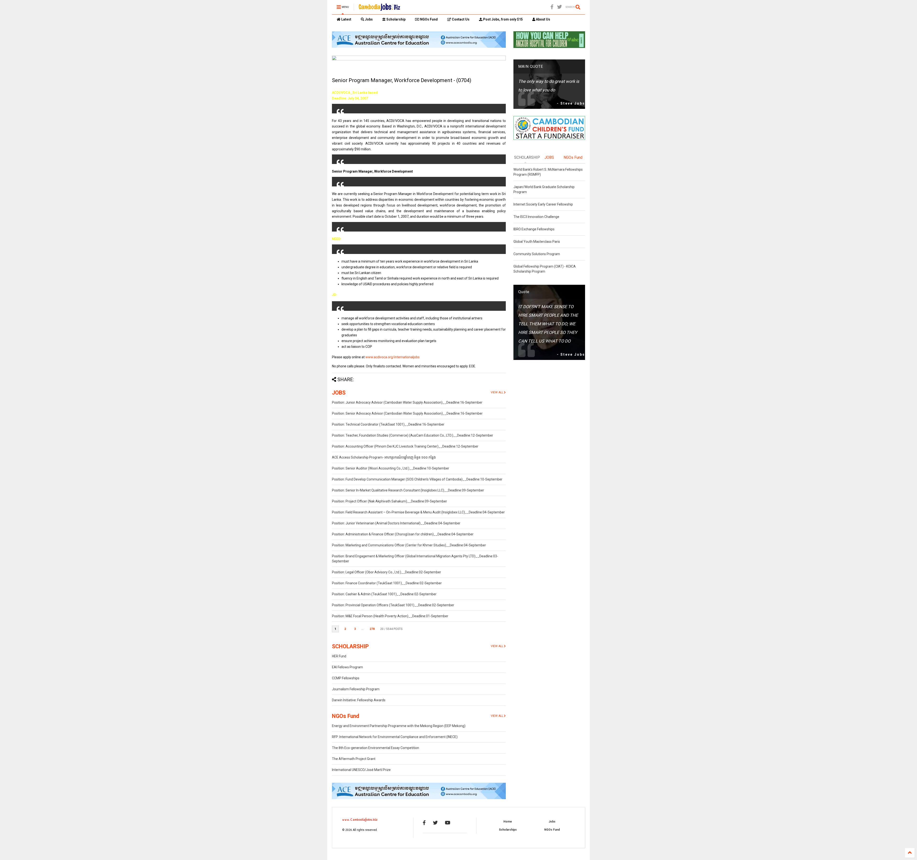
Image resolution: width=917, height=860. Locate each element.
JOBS (339, 393)
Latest (346, 19)
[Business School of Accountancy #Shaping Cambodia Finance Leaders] (419, 59)
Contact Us (460, 19)
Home (507, 821)
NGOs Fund (428, 19)
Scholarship (395, 19)
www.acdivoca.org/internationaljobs (392, 357)
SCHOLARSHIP (350, 646)
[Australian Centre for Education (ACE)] (419, 46)
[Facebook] (552, 7)
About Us (542, 19)
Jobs (368, 19)
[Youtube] (447, 823)
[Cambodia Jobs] (379, 8)
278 (372, 629)
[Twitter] (559, 7)
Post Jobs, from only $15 (502, 19)
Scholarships (508, 829)
